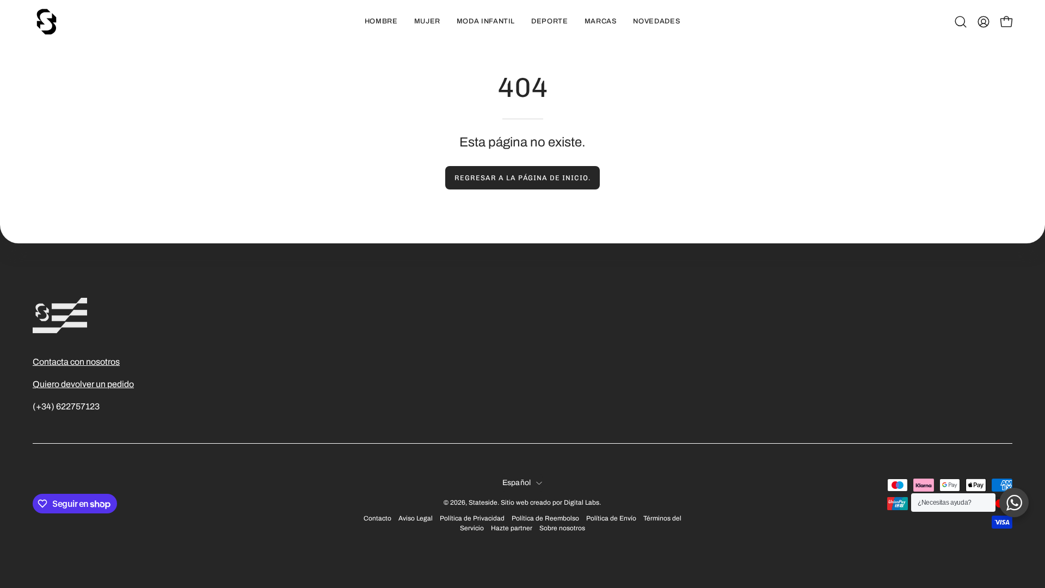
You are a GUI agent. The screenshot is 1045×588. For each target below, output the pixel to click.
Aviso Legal (415, 518)
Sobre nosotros (562, 528)
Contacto (377, 518)
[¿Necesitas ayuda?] (1014, 502)
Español (516, 483)
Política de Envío (611, 518)
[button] (960, 21)
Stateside (483, 502)
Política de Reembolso (545, 518)
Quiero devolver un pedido (83, 384)
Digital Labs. (582, 502)
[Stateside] (46, 21)
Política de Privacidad (472, 518)
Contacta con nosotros (76, 361)
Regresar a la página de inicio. (522, 178)
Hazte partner (511, 528)
